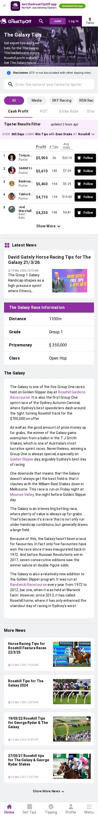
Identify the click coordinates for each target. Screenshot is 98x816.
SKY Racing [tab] (61, 100)
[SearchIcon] (41, 21)
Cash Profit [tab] (18, 111)
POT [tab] (43, 111)
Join (57, 21)
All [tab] (14, 100)
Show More (46, 226)
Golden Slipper (21, 459)
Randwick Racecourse (28, 585)
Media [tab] (37, 100)
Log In (73, 21)
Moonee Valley (22, 495)
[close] (5, 4)
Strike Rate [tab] (68, 111)
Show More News (46, 791)
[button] (49, 134)
